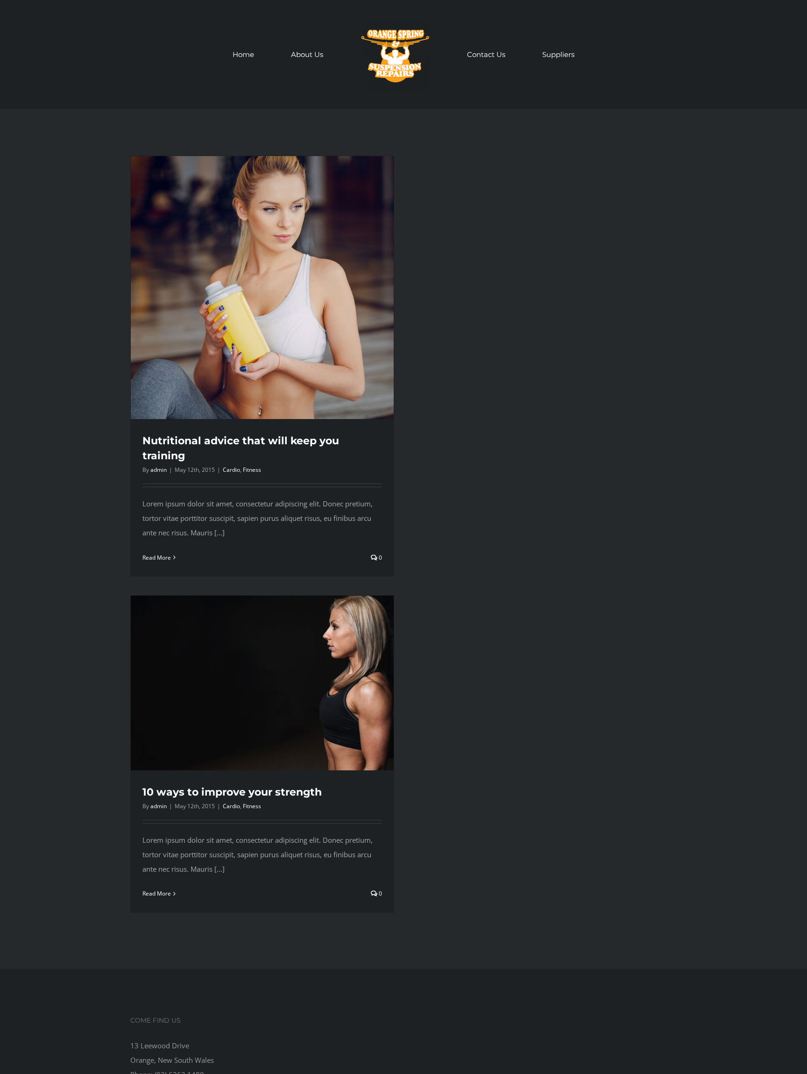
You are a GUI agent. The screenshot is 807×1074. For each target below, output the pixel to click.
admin (158, 470)
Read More (156, 558)
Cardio (231, 470)
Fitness (252, 470)
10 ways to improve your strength (232, 792)
